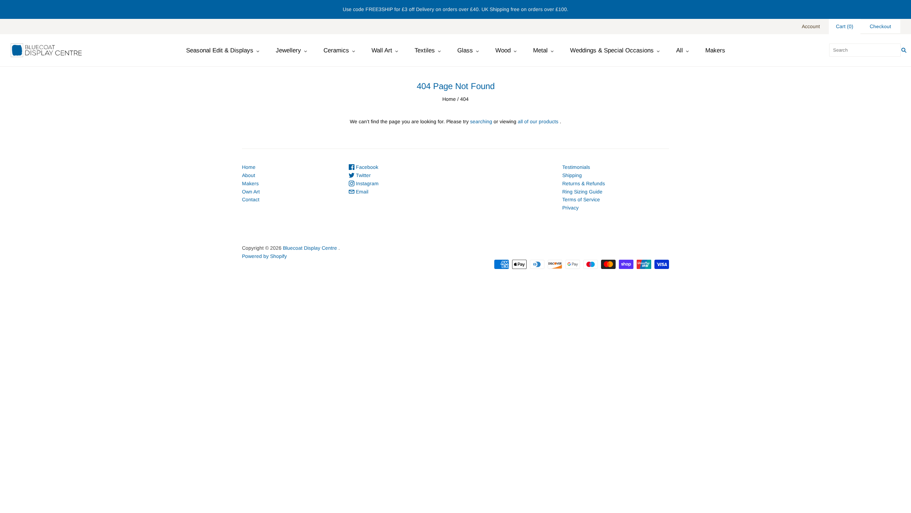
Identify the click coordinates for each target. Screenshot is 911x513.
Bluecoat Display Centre (310, 248)
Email (361, 192)
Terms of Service (581, 199)
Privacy (570, 208)
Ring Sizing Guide (582, 192)
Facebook (366, 167)
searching (481, 121)
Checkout (880, 26)
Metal (540, 50)
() (844, 26)
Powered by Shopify (264, 256)
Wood (503, 50)
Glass (465, 50)
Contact (250, 199)
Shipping (572, 175)
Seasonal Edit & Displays (219, 50)
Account (811, 26)
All (679, 50)
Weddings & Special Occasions (612, 50)
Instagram (366, 183)
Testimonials (576, 167)
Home (449, 99)
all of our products (538, 121)
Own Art (251, 192)
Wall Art (382, 50)
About (248, 175)
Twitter (362, 175)
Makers (715, 50)
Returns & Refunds (583, 183)
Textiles (425, 50)
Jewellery (288, 50)
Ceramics (336, 50)
